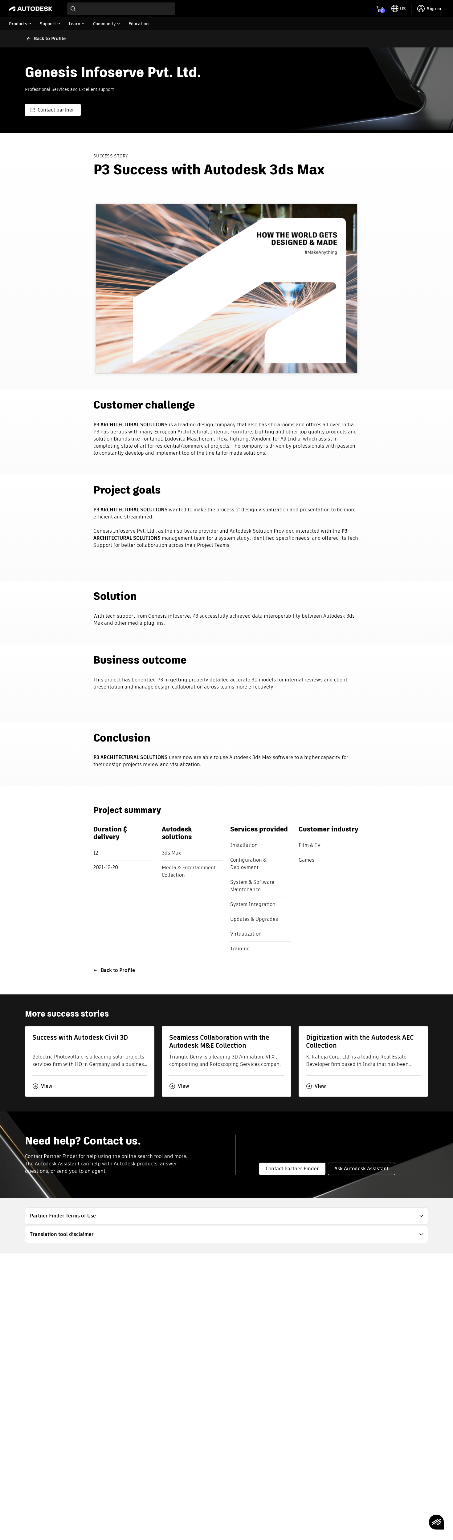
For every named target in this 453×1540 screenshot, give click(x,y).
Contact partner (56, 109)
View (46, 1086)
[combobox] (121, 8)
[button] (226, 1216)
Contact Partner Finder (292, 1168)
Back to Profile (118, 970)
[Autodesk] (30, 8)
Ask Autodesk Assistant (361, 1168)
